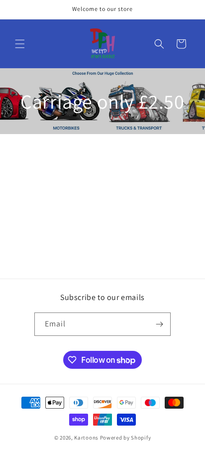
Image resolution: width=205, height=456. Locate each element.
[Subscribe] (159, 324)
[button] (20, 44)
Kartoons (86, 437)
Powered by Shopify (125, 437)
